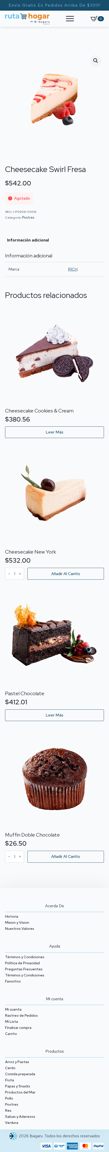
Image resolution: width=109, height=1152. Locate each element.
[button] (95, 60)
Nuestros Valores (19, 928)
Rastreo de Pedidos (21, 1015)
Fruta (9, 1080)
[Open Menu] (70, 19)
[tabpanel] (54, 265)
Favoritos (13, 981)
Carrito (11, 1033)
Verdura (11, 1122)
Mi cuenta (13, 1009)
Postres (28, 217)
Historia (11, 916)
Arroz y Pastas (17, 1062)
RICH (73, 269)
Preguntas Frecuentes (24, 969)
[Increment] (20, 573)
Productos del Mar (20, 1092)
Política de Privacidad (22, 963)
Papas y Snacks (17, 1086)
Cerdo (10, 1068)
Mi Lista (11, 1021)
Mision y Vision (17, 922)
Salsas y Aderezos (20, 1116)
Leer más (54, 432)
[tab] (28, 240)
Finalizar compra (18, 1027)
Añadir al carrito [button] (65, 573)
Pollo (9, 1098)
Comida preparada (20, 1074)
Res (8, 1110)
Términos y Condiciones (24, 957)
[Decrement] (9, 573)
